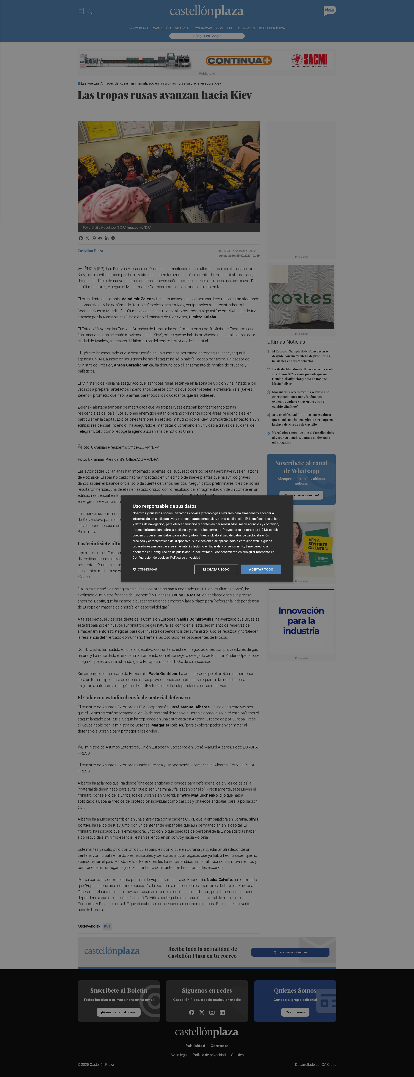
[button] (145, 569)
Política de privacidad (185, 557)
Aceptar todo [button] (261, 569)
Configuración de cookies (151, 557)
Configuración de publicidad (170, 552)
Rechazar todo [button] (216, 569)
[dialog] (207, 538)
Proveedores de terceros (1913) (245, 530)
